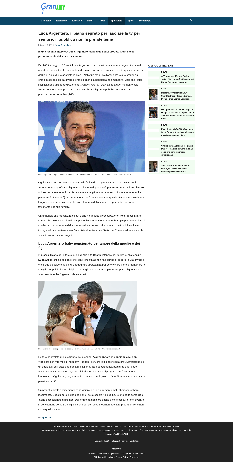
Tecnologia (144, 20)
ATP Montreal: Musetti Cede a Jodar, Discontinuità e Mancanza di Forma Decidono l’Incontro (177, 79)
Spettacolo (116, 20)
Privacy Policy (122, 457)
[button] (191, 21)
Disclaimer (134, 457)
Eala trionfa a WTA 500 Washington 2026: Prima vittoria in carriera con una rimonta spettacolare (177, 132)
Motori (90, 20)
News (102, 20)
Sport (130, 20)
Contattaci (134, 441)
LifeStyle (77, 20)
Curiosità (46, 20)
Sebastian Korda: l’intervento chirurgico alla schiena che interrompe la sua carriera (175, 168)
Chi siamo (98, 457)
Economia (61, 20)
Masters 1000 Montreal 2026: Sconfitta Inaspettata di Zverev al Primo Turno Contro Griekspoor (176, 96)
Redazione (109, 457)
